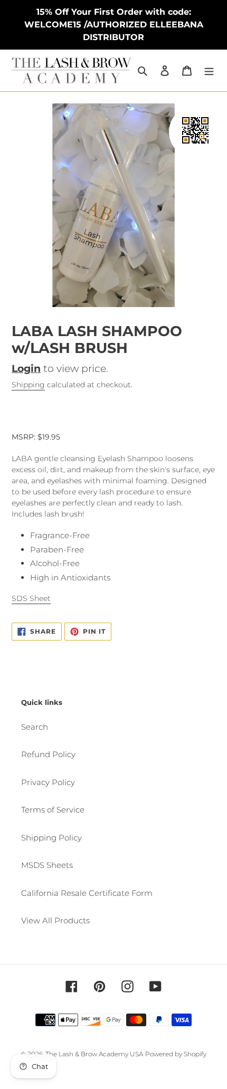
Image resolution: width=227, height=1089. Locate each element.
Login (26, 368)
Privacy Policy (48, 782)
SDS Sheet (31, 598)
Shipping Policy (51, 838)
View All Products (55, 920)
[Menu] (209, 70)
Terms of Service (52, 810)
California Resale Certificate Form (87, 893)
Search (34, 727)
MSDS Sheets (47, 865)
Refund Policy (48, 754)
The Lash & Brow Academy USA (94, 1054)
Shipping (28, 384)
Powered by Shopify (175, 1054)
